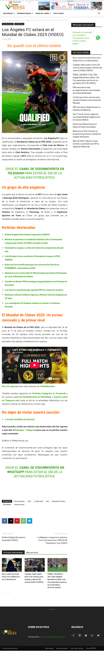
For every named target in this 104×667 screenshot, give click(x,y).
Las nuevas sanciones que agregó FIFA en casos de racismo (34, 290)
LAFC (29, 501)
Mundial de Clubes (58, 501)
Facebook (61, 393)
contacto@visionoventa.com (52, 636)
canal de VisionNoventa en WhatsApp (32, 397)
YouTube (36, 393)
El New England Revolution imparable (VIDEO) (27, 234)
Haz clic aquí (8, 386)
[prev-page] (3, 593)
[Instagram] (79, 635)
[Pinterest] (17, 521)
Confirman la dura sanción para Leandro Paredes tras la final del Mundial (87, 100)
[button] (99, 13)
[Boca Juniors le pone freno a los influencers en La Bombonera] (12, 565)
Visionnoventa (19, 504)
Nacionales (8, 13)
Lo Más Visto (19, 24)
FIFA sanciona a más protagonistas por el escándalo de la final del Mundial (86, 90)
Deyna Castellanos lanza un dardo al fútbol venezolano (85, 125)
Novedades (7, 504)
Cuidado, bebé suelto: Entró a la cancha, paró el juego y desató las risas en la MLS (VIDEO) (87, 68)
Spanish (16, 2)
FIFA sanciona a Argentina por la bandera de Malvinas (86, 108)
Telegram (30, 430)
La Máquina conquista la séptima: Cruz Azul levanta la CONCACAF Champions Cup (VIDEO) (52, 540)
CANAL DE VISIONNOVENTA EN (41, 169)
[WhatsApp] (23, 521)
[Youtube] (98, 635)
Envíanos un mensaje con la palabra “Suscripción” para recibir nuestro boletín (82, 38)
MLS (47, 501)
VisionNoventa (47, 386)
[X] (11, 521)
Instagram (47, 393)
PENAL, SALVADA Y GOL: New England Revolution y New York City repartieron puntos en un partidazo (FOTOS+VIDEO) (86, 79)
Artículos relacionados (13, 552)
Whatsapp (18, 430)
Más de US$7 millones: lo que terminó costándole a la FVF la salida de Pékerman (86, 144)
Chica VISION (58, 13)
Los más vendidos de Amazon (20, 419)
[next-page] (8, 593)
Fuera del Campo (42, 13)
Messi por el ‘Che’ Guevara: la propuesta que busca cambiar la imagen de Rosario (87, 134)
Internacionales (24, 13)
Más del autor (32, 552)
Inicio (4, 20)
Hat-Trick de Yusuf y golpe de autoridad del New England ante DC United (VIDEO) (86, 117)
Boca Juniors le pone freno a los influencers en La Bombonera (11, 576)
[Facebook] (4, 521)
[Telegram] (29, 521)
